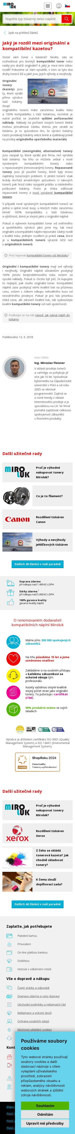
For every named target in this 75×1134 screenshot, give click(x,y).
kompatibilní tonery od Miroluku (47, 255)
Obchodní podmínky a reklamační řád (41, 1004)
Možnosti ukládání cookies (34, 1029)
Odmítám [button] (45, 1114)
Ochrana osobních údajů (33, 1021)
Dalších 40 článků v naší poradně (38, 564)
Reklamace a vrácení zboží (34, 1013)
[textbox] (32, 19)
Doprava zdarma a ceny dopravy (38, 996)
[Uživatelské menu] (58, 6)
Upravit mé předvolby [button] (45, 1123)
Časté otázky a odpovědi (33, 988)
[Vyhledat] (67, 19)
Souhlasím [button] (45, 1106)
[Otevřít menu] (47, 6)
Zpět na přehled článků (22, 33)
